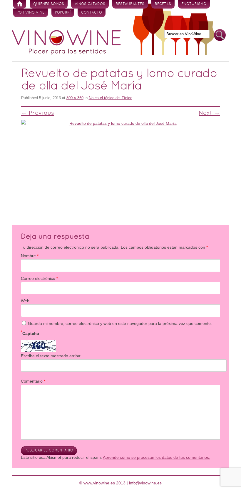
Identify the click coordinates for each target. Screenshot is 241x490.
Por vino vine (30, 12)
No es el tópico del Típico (110, 98)
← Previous (37, 113)
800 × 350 (74, 98)
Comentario (33, 381)
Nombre (30, 255)
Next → (209, 113)
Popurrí (63, 12)
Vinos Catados (90, 4)
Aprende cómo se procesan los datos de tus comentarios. (156, 457)
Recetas (163, 4)
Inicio (19, 4)
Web (25, 300)
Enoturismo (194, 4)
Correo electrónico (39, 278)
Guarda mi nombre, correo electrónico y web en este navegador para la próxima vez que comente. (120, 323)
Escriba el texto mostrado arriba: (51, 355)
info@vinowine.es (145, 483)
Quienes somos (48, 4)
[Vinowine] (66, 53)
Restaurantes (130, 4)
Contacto (91, 12)
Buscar (220, 35)
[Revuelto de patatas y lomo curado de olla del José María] (120, 163)
